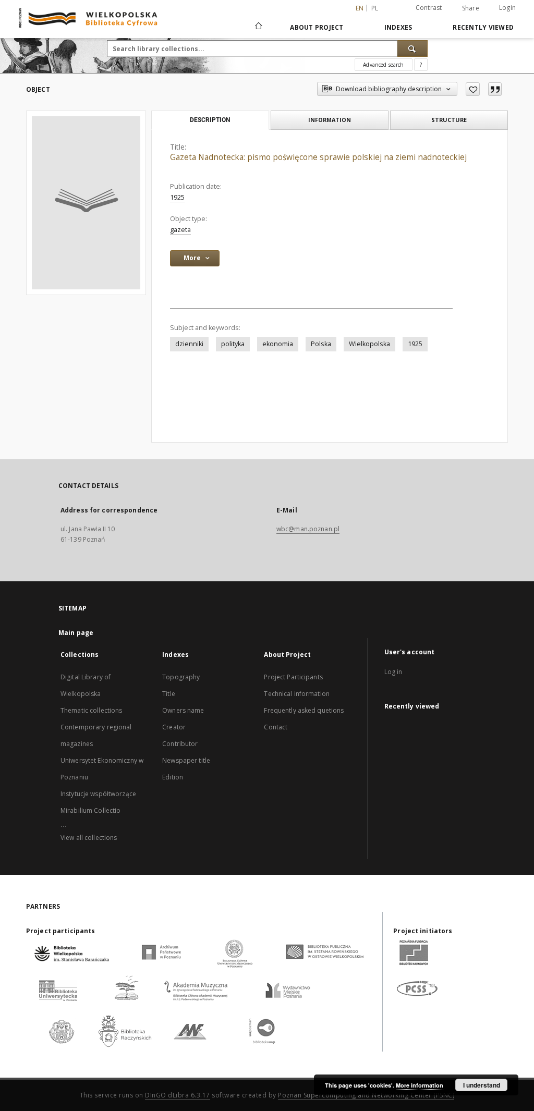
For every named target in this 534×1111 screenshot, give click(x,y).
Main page (75, 632)
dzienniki (189, 343)
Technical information (297, 693)
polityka (233, 343)
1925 (177, 197)
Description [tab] (210, 120)
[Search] (412, 48)
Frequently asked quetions (304, 710)
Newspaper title (186, 760)
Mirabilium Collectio (90, 810)
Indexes (398, 27)
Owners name (183, 710)
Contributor (180, 743)
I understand (481, 1085)
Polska (321, 343)
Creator (174, 727)
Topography (181, 677)
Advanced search (383, 64)
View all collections (88, 837)
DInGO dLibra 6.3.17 (177, 1095)
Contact (275, 727)
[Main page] (258, 27)
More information (419, 1085)
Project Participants (293, 677)
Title (168, 693)
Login (507, 7)
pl (375, 8)
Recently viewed (483, 27)
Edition (172, 777)
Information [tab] (329, 120)
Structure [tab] (449, 120)
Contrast (429, 7)
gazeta (180, 229)
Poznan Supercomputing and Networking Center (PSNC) (366, 1095)
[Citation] (495, 89)
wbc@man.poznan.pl (307, 528)
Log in (393, 671)
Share (470, 8)
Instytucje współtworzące (98, 793)
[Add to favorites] (473, 89)
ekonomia (277, 343)
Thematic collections (91, 710)
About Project (316, 27)
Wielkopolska (369, 343)
